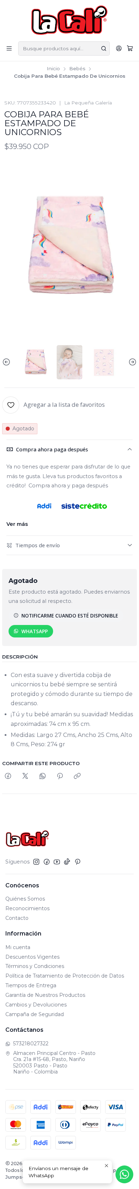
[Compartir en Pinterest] (60, 776)
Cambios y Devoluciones (36, 1004)
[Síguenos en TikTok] (67, 861)
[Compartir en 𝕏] (25, 776)
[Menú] (9, 48)
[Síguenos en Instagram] (36, 861)
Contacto (17, 918)
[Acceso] (119, 48)
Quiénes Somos (25, 899)
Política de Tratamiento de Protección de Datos (64, 976)
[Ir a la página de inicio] (69, 20)
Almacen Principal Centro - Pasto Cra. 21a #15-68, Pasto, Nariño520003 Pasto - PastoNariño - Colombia (54, 1062)
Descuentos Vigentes (32, 957)
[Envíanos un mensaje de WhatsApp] (124, 1174)
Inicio (53, 68)
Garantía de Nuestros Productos (45, 995)
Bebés (77, 68)
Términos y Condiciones (34, 966)
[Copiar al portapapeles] (77, 776)
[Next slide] (131, 362)
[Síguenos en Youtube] (56, 861)
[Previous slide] (7, 362)
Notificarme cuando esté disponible (69, 615)
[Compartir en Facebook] (8, 776)
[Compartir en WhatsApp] (42, 776)
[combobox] (64, 48)
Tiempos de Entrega (30, 985)
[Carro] (130, 48)
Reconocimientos (27, 908)
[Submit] (104, 48)
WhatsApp (34, 631)
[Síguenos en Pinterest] (77, 861)
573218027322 (30, 1043)
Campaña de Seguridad (34, 1014)
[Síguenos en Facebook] (46, 861)
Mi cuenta (17, 947)
